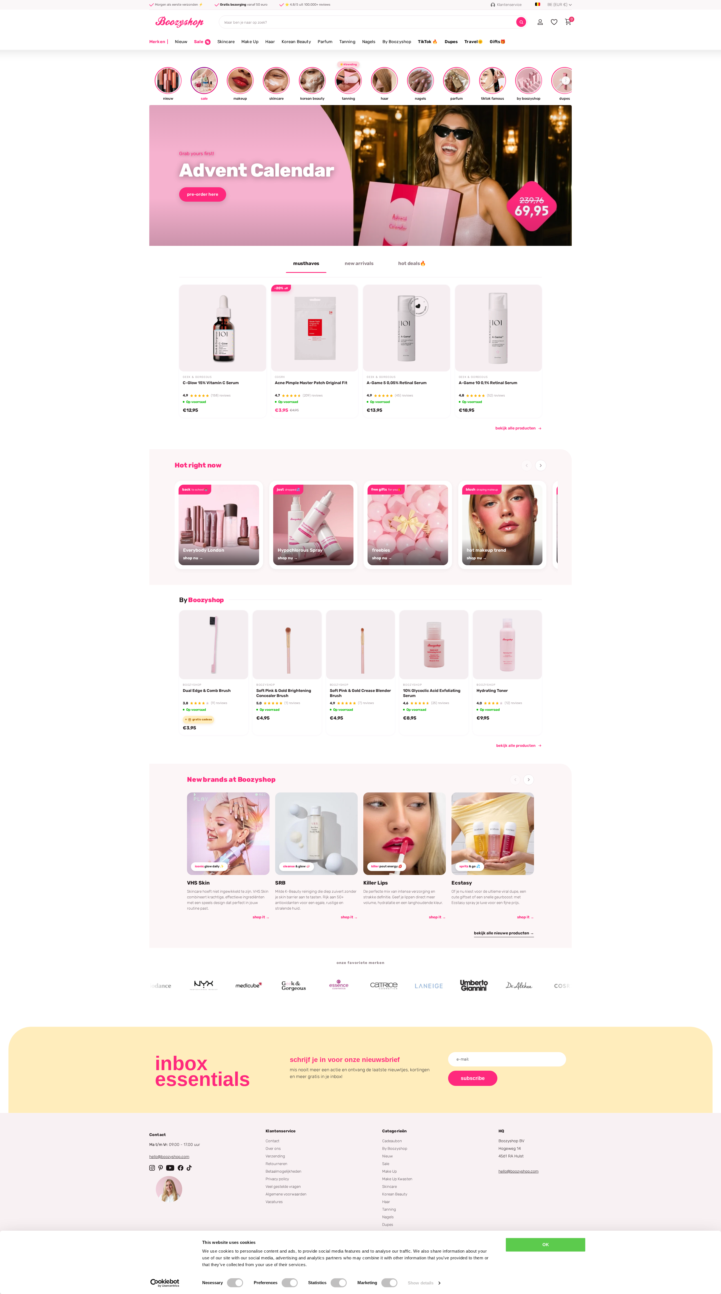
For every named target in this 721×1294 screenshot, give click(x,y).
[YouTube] (170, 1168)
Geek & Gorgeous (197, 377)
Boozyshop (192, 685)
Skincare (226, 41)
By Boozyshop (396, 41)
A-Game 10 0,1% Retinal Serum (488, 383)
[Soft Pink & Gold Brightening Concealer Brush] (287, 644)
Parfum (325, 41)
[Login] (540, 22)
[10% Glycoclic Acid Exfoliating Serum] (433, 644)
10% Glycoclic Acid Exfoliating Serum (431, 693)
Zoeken (521, 22)
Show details (420, 1282)
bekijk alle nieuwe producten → (504, 933)
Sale (385, 1163)
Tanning (347, 41)
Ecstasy (461, 883)
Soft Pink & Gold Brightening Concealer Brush (283, 693)
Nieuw (181, 41)
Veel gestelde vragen (283, 1186)
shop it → (261, 917)
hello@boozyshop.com (169, 1156)
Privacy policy (277, 1179)
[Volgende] (540, 465)
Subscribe (473, 1078)
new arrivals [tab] (359, 263)
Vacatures (274, 1201)
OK (545, 1244)
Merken (158, 41)
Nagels (369, 41)
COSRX (280, 377)
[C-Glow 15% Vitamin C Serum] (222, 328)
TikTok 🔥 (428, 41)
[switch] (290, 1282)
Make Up (250, 41)
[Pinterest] (160, 1168)
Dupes (451, 41)
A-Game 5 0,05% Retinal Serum (397, 383)
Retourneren (276, 1163)
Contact (272, 1141)
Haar (270, 41)
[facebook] (180, 1168)
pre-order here (202, 194)
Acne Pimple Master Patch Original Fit (311, 383)
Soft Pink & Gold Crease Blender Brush (360, 693)
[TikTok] (189, 1168)
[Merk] (166, 985)
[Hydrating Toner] (507, 644)
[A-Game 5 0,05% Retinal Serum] (406, 328)
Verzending (275, 1156)
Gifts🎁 (498, 41)
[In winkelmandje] (255, 358)
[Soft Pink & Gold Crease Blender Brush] (360, 644)
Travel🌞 (473, 41)
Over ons (273, 1148)
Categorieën (394, 1131)
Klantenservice (280, 1131)
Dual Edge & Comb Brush (207, 690)
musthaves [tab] (306, 263)
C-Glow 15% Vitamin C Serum (211, 383)
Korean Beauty (296, 41)
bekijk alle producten (515, 428)
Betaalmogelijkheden (283, 1171)
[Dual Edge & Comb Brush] (213, 644)
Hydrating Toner (492, 690)
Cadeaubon (392, 1141)
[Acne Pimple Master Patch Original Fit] (314, 328)
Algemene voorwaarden (286, 1194)
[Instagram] (152, 1168)
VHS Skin (198, 883)
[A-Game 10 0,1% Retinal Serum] (498, 328)
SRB (280, 883)
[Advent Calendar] (360, 175)
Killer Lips (375, 883)
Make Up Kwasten (397, 1179)
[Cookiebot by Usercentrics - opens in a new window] (165, 1283)
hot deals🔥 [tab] (412, 263)
